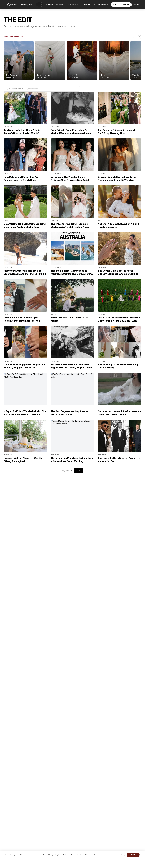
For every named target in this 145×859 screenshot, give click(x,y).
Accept (133, 855)
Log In (137, 4)
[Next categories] (139, 37)
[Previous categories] (135, 37)
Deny (123, 855)
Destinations (73, 4)
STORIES (59, 4)
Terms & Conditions (78, 855)
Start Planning (122, 4)
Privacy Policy (52, 855)
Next (79, 470)
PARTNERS (49, 5)
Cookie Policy (63, 855)
